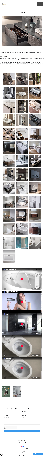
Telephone (24, 411)
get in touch (38, 453)
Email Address (6, 415)
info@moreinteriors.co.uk (22, 442)
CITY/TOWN (24, 415)
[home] (3, 4)
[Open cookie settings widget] (1, 455)
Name (4, 411)
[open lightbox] (22, 31)
